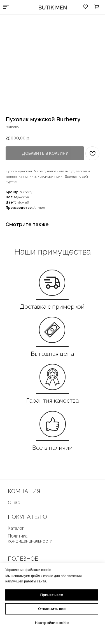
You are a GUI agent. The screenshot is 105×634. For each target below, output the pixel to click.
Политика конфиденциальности (30, 538)
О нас (14, 502)
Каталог (16, 528)
